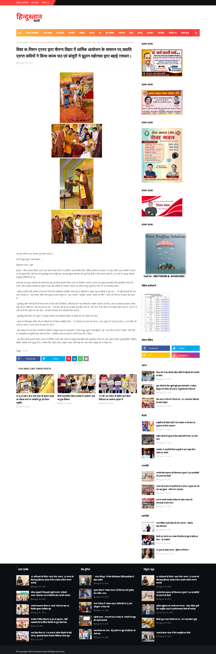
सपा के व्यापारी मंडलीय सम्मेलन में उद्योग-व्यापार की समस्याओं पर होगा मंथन (174, 501)
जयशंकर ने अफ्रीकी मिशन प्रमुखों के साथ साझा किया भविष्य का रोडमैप (175, 451)
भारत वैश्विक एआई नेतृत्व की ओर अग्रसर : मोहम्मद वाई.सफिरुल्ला (174, 524)
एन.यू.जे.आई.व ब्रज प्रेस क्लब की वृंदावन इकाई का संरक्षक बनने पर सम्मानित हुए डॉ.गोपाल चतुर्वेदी (35, 399)
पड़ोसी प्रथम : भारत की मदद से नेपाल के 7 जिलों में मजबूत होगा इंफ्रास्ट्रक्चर (115, 619)
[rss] (156, 355)
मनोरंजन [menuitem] (122, 32)
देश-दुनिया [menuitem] (60, 32)
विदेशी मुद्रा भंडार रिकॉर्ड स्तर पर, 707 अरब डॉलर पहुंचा (176, 619)
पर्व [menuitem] (100, 32)
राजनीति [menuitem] (72, 32)
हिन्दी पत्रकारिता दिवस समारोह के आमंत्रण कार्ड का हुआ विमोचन (76, 397)
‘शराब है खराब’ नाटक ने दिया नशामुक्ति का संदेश (173, 632)
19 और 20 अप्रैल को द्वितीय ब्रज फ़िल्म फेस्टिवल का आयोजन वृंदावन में (115, 397)
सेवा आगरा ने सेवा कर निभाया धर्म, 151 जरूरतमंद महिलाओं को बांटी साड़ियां (177, 401)
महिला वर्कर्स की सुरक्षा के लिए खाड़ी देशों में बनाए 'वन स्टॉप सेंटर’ (177, 438)
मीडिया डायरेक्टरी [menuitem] (32, 32)
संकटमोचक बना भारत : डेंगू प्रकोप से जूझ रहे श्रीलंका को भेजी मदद (115, 632)
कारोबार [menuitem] (150, 32)
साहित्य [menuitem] (81, 32)
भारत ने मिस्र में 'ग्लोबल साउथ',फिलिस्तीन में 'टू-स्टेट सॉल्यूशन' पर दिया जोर (113, 605)
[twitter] (186, 348)
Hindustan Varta (40, 651)
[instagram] (186, 355)
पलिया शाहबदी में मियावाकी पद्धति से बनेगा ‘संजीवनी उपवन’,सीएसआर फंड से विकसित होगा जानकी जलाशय (50, 594)
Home (19, 42)
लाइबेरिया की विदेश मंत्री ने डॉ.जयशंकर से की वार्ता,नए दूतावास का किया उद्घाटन (175, 424)
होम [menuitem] (20, 32)
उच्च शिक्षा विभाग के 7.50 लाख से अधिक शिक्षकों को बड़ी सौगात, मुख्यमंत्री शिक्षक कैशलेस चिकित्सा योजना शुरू (51, 634)
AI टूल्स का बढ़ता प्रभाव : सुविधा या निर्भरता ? (172, 549)
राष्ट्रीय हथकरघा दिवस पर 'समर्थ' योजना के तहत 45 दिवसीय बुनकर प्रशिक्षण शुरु (50, 607)
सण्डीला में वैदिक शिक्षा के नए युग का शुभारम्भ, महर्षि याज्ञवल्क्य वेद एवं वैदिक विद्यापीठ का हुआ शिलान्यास (49, 621)
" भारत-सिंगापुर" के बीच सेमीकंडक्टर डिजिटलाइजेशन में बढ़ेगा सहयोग (114, 578)
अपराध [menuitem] (91, 32)
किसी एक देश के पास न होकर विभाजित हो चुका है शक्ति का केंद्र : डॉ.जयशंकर (177, 538)
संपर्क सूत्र (35, 2)
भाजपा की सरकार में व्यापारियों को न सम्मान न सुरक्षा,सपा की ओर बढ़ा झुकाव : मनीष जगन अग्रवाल (177, 488)
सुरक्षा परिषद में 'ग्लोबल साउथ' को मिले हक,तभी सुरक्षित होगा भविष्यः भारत (114, 592)
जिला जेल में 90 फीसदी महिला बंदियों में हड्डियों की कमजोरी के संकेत (177, 374)
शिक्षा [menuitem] (131, 32)
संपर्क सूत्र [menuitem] (185, 32)
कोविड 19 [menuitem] (172, 32)
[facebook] (156, 348)
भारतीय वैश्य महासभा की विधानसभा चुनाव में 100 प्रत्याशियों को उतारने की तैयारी (177, 474)
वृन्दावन (25, 42)
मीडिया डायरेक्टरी (22, 2)
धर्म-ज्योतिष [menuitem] (110, 32)
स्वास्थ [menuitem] (140, 32)
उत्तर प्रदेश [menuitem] (47, 32)
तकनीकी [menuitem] (161, 32)
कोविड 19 (45, 2)
